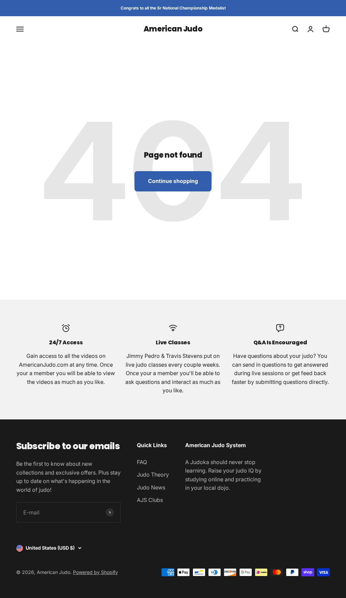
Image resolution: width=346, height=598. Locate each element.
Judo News (151, 487)
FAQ (142, 462)
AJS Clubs (150, 500)
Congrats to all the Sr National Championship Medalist (173, 7)
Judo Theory (153, 474)
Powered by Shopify (95, 572)
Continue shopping (173, 181)
